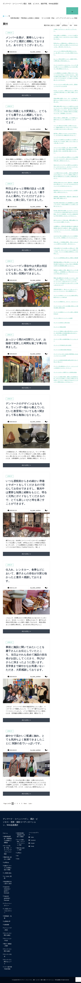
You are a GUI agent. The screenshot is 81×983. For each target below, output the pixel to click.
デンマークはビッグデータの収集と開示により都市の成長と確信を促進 (66, 306)
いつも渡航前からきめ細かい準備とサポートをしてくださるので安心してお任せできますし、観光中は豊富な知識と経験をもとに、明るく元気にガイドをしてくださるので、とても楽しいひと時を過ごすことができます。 (26, 492)
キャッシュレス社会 (8, 939)
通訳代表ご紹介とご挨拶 (52, 25)
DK (71, 25)
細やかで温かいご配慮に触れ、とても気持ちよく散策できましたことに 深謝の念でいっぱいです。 (25, 739)
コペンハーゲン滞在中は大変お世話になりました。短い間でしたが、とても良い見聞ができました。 (26, 269)
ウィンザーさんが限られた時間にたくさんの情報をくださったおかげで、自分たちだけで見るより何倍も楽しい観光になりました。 (66, 159)
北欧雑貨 (6, 924)
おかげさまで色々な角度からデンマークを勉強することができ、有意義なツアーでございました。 (66, 236)
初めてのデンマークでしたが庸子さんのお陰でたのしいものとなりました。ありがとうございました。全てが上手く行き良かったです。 (66, 166)
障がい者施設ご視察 (8, 944)
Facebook (33, 840)
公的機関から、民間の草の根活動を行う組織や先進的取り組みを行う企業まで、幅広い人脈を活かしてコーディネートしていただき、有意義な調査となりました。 (66, 229)
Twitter (32, 837)
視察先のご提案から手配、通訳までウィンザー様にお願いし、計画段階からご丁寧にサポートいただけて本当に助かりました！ (66, 272)
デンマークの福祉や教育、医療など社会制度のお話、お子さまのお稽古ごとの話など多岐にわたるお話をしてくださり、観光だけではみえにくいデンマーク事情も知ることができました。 (66, 379)
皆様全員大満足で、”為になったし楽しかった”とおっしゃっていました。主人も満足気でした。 (66, 290)
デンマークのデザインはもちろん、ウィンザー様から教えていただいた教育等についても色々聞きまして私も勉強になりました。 (66, 67)
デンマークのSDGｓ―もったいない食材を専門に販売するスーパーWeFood (66, 296)
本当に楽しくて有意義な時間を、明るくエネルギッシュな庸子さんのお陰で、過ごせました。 (66, 243)
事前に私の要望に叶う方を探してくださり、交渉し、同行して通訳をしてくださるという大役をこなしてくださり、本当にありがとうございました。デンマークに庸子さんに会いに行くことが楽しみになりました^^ (66, 281)
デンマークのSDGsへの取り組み (62, 322)
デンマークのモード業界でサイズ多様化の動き (65, 372)
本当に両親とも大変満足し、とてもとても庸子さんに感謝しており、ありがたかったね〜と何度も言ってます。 (66, 37)
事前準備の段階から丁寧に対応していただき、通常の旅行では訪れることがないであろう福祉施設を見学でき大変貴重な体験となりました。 (66, 264)
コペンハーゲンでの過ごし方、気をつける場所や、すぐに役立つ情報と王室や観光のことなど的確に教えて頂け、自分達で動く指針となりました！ (66, 150)
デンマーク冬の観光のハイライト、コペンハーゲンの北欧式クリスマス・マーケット (66, 367)
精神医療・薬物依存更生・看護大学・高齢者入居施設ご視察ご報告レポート (66, 197)
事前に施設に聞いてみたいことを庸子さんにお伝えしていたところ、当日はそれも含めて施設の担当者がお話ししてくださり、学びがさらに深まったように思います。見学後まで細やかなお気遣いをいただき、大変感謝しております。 (26, 658)
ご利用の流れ (8, 873)
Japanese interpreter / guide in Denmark (7, 890)
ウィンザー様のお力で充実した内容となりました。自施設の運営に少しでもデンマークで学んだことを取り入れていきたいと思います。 (66, 127)
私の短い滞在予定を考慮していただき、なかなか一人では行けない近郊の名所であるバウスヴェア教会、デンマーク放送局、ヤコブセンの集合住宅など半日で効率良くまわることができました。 (66, 213)
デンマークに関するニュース (8, 961)
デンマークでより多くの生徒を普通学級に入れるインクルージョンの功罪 (66, 354)
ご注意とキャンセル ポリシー (8, 910)
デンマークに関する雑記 (8, 934)
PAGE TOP (77, 952)
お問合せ (65, 25)
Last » (30, 803)
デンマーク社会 (8, 955)
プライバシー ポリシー (8, 904)
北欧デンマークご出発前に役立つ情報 (8, 867)
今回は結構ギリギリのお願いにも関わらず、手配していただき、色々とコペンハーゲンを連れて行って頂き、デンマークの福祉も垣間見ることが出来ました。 (66, 251)
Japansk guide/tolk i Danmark (7, 898)
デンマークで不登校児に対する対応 (62, 345)
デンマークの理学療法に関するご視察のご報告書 (66, 257)
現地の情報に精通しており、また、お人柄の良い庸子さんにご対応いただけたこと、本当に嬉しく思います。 (66, 100)
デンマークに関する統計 (8, 950)
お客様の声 (7, 921)
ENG (75, 25)
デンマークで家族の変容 (60, 327)
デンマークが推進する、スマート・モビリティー (66, 301)
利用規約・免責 (8, 917)
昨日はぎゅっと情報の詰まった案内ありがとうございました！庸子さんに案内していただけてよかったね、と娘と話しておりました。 (66, 45)
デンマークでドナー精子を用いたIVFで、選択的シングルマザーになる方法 (66, 85)
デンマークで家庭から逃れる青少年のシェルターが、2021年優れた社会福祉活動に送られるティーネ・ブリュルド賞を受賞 (66, 333)
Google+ (33, 843)
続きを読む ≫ (26, 95)
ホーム (6, 833)
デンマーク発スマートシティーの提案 (63, 318)
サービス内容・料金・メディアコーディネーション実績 (59, 18)
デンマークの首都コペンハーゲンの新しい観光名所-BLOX (66, 312)
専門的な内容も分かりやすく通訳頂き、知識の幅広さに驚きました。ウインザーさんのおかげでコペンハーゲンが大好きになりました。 (66, 184)
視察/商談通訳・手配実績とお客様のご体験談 (24, 18)
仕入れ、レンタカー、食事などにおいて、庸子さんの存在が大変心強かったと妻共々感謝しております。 (66, 92)
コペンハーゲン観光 (8, 929)
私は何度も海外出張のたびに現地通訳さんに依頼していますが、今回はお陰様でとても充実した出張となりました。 (66, 204)
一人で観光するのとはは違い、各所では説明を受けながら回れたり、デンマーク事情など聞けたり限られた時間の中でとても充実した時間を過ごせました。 (66, 175)
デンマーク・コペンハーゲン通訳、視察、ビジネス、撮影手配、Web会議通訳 (30, 3)
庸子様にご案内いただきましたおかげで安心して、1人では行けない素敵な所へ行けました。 (65, 134)
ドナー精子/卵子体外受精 (8, 968)
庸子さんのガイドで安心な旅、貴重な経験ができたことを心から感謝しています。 (66, 221)
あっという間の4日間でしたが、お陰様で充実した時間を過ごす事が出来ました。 (26, 343)
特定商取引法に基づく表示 (8, 882)
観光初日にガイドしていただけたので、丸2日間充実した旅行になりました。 (66, 191)
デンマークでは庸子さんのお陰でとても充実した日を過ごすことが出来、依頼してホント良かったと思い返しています (66, 141)
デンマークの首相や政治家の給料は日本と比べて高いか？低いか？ (66, 361)
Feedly (32, 846)
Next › (25, 803)
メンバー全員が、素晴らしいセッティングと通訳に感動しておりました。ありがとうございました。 (25, 41)
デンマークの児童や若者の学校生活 (62, 349)
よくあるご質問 (8, 877)
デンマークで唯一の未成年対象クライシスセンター (66, 340)
